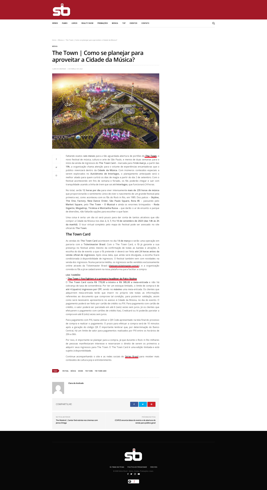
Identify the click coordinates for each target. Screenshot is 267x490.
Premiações (102, 23)
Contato (145, 23)
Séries (55, 23)
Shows (80, 371)
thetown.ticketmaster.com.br (124, 265)
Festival (65, 371)
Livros (74, 23)
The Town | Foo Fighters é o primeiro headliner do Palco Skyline (102, 278)
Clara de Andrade (59, 69)
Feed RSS (153, 467)
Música (115, 23)
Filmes (64, 23)
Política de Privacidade (137, 467)
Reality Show (87, 23)
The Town (89, 371)
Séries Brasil (131, 356)
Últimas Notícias (117, 467)
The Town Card (101, 371)
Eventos (133, 23)
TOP (124, 23)
